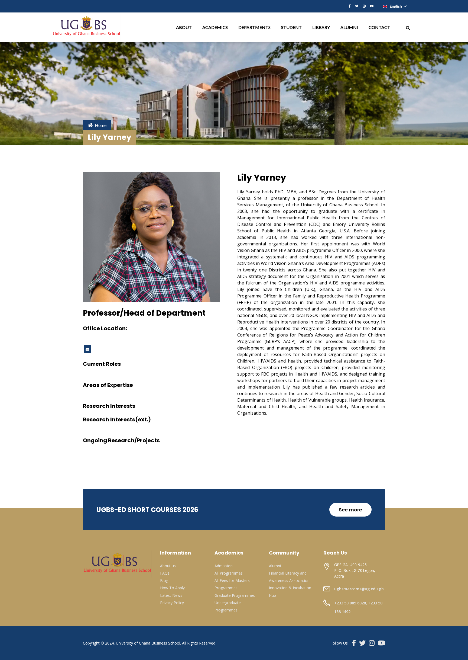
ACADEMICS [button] (215, 27)
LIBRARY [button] (321, 27)
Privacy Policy (172, 602)
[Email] (87, 349)
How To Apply (172, 587)
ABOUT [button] (184, 27)
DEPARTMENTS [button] (254, 27)
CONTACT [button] (380, 27)
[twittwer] (356, 6)
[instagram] (364, 6)
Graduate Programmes (234, 595)
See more (350, 509)
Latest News (171, 595)
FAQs (165, 573)
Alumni (275, 565)
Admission (223, 565)
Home (100, 125)
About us (168, 565)
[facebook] (350, 6)
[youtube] (372, 6)
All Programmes (228, 573)
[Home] (87, 27)
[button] (408, 27)
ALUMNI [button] (349, 27)
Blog (164, 580)
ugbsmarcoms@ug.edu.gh (359, 588)
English (396, 6)
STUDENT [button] (292, 27)
